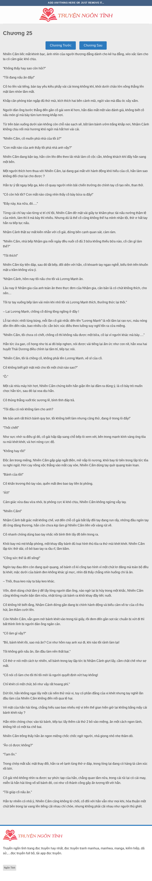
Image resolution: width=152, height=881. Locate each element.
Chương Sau (93, 45)
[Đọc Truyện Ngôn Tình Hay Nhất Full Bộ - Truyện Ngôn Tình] (76, 15)
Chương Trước (60, 45)
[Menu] (5, 15)
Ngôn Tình (9, 867)
